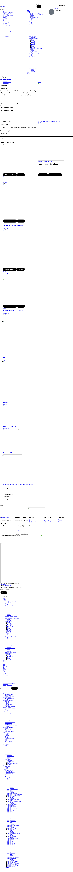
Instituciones (5, 600)
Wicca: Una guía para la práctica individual (13, 310)
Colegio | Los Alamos (11, 815)
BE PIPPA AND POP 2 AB (9, 426)
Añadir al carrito (43, 174)
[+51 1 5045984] (51, 12)
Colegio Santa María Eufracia (10, 652)
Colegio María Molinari (9, 626)
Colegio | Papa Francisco (11, 836)
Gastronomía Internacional (10, 772)
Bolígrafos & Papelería (7, 697)
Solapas (8, 750)
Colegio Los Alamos (8, 624)
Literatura (4, 732)
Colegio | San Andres (11, 840)
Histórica (6, 736)
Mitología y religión (8, 724)
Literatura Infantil (6, 744)
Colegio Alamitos (8, 603)
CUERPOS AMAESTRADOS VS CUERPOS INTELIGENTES (18, 484)
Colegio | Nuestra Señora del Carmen (14, 833)
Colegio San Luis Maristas (10, 648)
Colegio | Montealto (10, 826)
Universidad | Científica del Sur (10, 601)
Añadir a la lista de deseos (55, 174)
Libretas (6, 699)
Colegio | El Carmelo (11, 805)
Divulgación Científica (9, 717)
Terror (6, 742)
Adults (6, 712)
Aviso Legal (5, 665)
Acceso (3, 592)
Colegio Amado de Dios (9, 605)
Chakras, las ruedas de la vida (10, 273)
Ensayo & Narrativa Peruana (8, 713)
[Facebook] (37, 1)
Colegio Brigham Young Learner (11, 616)
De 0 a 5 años (7, 745)
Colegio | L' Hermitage (11, 811)
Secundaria (9, 608)
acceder (4, 139)
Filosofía (6, 721)
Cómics (6, 728)
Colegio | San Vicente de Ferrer (13, 857)
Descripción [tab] (3, 85)
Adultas (8, 780)
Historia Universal (8, 723)
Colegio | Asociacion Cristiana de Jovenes (14, 794)
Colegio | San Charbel (11, 841)
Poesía (6, 740)
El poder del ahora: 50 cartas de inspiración (13, 225)
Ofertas (4, 679)
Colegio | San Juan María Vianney (13, 844)
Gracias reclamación (6, 672)
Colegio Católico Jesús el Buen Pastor (12, 618)
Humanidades (5, 715)
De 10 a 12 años (8, 754)
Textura (8, 753)
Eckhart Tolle (5, 228)
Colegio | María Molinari (11, 821)
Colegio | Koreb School (11, 810)
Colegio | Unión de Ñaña (11, 862)
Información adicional (7, 82)
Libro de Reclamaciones (7, 675)
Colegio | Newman (10, 829)
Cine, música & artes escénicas (10, 696)
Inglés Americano (8, 777)
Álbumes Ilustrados (10, 756)
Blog (4, 667)
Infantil (6, 767)
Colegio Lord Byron (8, 621)
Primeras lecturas (10, 749)
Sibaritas (4, 769)
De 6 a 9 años (7, 759)
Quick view (21, 174)
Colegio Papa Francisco (9, 639)
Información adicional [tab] (6, 107)
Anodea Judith (5, 276)
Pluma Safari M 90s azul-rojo (10, 452)
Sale (3, 765)
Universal (6, 743)
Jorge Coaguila (6, 360)
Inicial (8, 604)
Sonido (8, 751)
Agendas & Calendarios (9, 698)
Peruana (6, 739)
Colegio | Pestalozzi (10, 839)
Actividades (9, 746)
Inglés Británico (8, 779)
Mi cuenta (4, 677)
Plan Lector (7, 867)
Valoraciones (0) (6, 83)
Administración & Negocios (10, 708)
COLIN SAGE (6, 428)
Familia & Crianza (8, 704)
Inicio (4, 663)
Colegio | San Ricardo (9, 656)
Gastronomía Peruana (9, 773)
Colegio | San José (10, 842)
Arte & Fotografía (8, 695)
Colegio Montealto (8, 630)
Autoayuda (7, 701)
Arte (3, 693)
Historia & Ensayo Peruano (10, 722)
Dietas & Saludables (8, 771)
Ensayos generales (8, 718)
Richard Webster (43, 166)
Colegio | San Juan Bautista (12, 843)
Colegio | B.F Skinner (11, 796)
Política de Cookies (6, 682)
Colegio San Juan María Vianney (11, 641)
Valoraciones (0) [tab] (5, 131)
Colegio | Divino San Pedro (12, 804)
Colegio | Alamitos (10, 782)
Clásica (6, 734)
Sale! (4, 660)
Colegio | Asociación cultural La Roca (14, 795)
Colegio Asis (7, 609)
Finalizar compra (6, 671)
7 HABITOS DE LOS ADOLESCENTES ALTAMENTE (16, 179)
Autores (4, 664)
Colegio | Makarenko (11, 820)
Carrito (4, 668)
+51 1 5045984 (58, 10)
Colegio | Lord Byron (11, 812)
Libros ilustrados (8, 729)
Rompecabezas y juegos (9, 731)
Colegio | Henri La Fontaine (12, 808)
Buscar (14, 688)
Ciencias (8, 762)
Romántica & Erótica (9, 741)
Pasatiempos (7, 705)
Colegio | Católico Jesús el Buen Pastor (14, 801)
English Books (5, 711)
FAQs (4, 670)
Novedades (5, 678)
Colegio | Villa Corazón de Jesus (13, 863)
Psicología (7, 726)
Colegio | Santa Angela (11, 858)
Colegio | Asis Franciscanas (12, 793)
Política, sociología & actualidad (11, 725)
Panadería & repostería (9, 774)
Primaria (8, 607)
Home (3, 78)
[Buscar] (38, 6)
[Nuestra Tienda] (56, 5)
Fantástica (7, 735)
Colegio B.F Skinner (8, 613)
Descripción (5, 81)
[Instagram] (44, 1)
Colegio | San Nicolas (11, 852)
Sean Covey (5, 182)
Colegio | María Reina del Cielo (13, 825)
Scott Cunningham (6, 313)
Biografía (6, 716)
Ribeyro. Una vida (7, 357)
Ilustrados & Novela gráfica (8, 727)
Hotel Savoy (6, 402)
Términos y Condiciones (7, 685)
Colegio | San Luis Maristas (12, 847)
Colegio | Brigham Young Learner (13, 799)
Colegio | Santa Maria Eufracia (12, 861)
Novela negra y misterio (9, 738)
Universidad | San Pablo (11, 866)
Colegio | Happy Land (11, 807)
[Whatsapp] (41, 1)
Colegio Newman (8, 632)
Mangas (6, 730)
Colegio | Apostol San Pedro (12, 789)
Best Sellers (5, 666)
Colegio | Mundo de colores (12, 828)
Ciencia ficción (7, 733)
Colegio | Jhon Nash (11, 809)
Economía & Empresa (7, 707)
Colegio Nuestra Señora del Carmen (11, 636)
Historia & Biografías (6, 714)
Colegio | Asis (9, 790)
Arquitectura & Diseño (9, 694)
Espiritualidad (17, 78)
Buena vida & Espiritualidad (9, 78)
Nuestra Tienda (61, 5)
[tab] (38, 81)
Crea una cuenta (8, 585)
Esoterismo (7, 702)
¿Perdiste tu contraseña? (4, 594)
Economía (7, 709)
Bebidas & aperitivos (9, 770)
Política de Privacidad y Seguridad (9, 683)
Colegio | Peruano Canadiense (12, 838)
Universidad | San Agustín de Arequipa (12, 602)
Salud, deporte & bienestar (10, 706)
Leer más (4, 223)
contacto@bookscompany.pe (20, 530)
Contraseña (2, 589)
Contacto (4, 661)
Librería (4, 599)
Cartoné (8, 747)
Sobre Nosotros (5, 684)
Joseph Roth (5, 404)
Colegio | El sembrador (11, 806)
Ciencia (8, 757)
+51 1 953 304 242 (4, 525)
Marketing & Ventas (8, 710)
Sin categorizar (5, 775)
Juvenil (6, 737)
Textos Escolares (6, 776)
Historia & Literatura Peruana (12, 763)
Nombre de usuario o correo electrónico (7, 587)
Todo (4, 692)
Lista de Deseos (5, 676)
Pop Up (8, 748)
